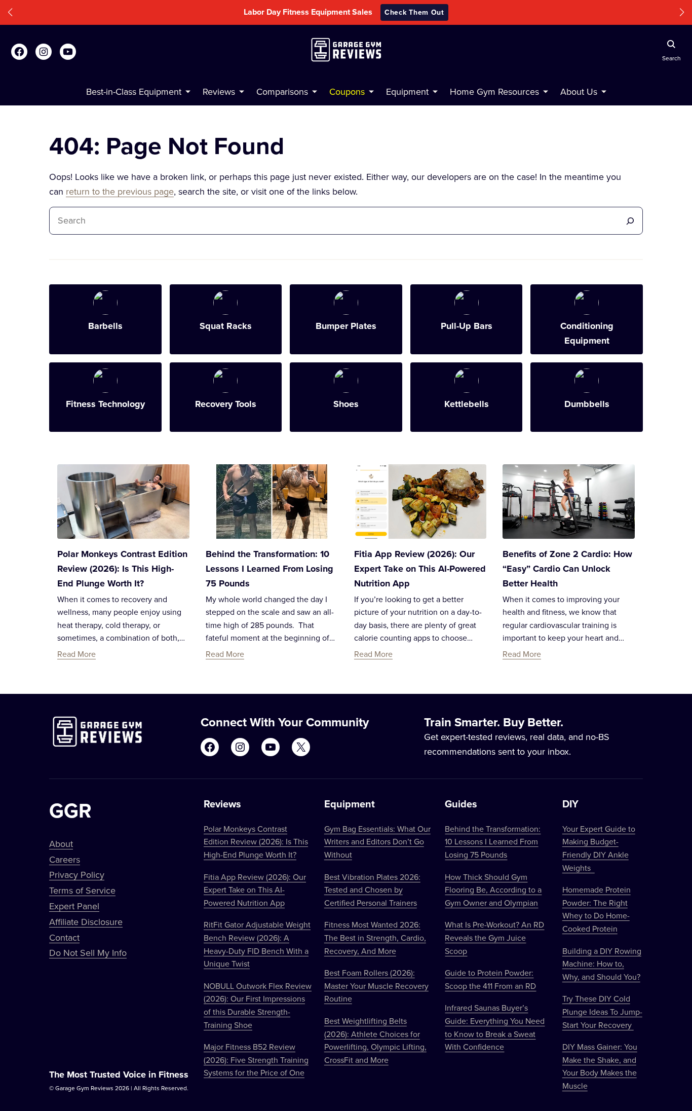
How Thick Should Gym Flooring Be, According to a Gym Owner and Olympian (493, 889)
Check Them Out (414, 12)
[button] (10, 12)
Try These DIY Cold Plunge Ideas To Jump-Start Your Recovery (602, 1011)
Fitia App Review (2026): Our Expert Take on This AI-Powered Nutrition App (420, 568)
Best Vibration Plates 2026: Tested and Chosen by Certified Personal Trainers (372, 889)
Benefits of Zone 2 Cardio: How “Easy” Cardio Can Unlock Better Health (567, 568)
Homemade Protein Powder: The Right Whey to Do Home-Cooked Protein (596, 909)
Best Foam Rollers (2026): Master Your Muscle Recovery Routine (376, 985)
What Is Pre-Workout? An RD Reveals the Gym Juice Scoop (494, 937)
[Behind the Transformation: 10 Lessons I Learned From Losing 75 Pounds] (272, 501)
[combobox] (337, 220)
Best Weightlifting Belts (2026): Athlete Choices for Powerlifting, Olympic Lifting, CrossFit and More (375, 1040)
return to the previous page (120, 191)
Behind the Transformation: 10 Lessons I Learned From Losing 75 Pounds (269, 568)
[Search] (630, 220)
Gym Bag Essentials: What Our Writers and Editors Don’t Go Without (377, 841)
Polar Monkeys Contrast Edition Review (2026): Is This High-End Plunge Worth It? (122, 568)
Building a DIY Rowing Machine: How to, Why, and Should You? (601, 963)
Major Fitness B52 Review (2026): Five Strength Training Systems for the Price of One (256, 1059)
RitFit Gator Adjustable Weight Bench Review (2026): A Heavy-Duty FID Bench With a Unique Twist (257, 944)
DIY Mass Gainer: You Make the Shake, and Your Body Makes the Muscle (599, 1066)
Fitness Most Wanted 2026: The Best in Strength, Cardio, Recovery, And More (375, 937)
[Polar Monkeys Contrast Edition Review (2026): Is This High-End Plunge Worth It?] (123, 501)
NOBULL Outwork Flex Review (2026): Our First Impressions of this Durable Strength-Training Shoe (258, 1005)
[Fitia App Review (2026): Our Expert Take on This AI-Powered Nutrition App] (420, 501)
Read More (76, 653)
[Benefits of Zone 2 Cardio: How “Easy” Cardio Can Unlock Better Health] (569, 501)
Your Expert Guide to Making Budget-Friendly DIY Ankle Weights (598, 848)
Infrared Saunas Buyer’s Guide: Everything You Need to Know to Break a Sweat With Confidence (495, 1027)
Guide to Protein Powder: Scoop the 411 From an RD (490, 979)
